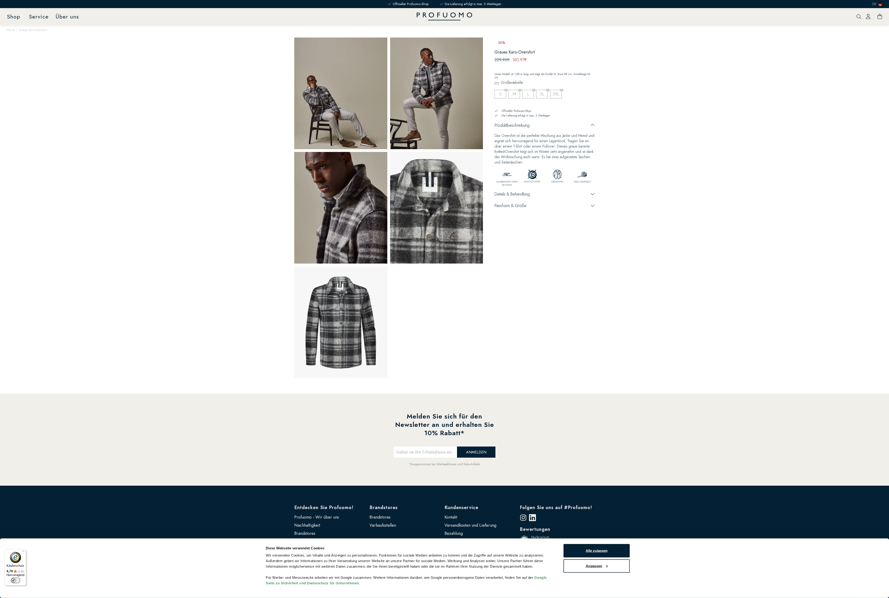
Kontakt (450, 517)
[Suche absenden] (859, 16)
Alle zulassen (596, 551)
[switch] (15, 580)
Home (11, 30)
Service (39, 16)
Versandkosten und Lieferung (470, 525)
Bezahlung (453, 533)
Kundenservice (461, 507)
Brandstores (304, 533)
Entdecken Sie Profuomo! (324, 507)
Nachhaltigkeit (307, 525)
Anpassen (594, 566)
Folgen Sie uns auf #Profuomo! (556, 507)
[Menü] (23, 552)
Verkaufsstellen (382, 525)
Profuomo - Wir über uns (316, 517)
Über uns (67, 16)
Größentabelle (512, 82)
